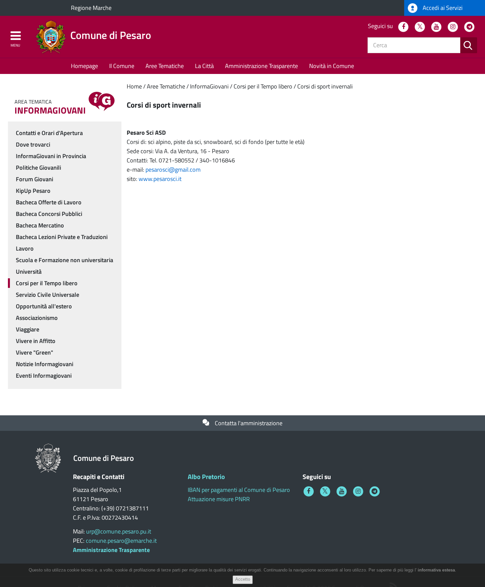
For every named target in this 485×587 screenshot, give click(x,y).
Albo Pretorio (206, 476)
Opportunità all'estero (44, 306)
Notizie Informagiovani (44, 364)
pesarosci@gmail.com (173, 169)
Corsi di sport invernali (325, 86)
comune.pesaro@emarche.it (121, 540)
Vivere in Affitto (35, 340)
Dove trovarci (33, 144)
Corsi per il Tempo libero (263, 86)
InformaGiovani (209, 86)
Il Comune (121, 65)
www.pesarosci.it (160, 178)
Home (134, 86)
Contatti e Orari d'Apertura (49, 132)
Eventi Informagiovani (44, 375)
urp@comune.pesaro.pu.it (118, 531)
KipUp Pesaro (33, 190)
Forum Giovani (34, 179)
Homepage (84, 65)
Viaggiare (27, 329)
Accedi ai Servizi (442, 7)
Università (29, 271)
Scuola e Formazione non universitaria (64, 260)
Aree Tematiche (165, 65)
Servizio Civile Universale (47, 294)
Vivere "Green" (34, 352)
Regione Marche (91, 7)
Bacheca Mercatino (40, 225)
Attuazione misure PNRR (219, 499)
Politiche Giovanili (38, 167)
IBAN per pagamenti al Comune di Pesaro (239, 489)
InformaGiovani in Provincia (51, 156)
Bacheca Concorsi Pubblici (49, 213)
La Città (204, 65)
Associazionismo (37, 317)
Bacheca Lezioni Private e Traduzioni (62, 236)
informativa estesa (436, 570)
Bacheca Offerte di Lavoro (48, 202)
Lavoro (25, 248)
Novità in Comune (331, 65)
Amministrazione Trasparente (261, 65)
